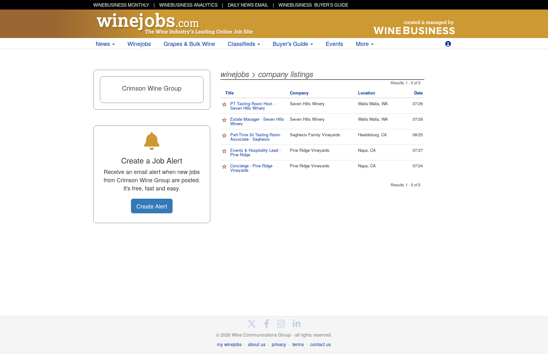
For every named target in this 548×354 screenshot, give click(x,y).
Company (299, 93)
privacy (279, 344)
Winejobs (139, 43)
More (363, 43)
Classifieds (242, 43)
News (104, 43)
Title (229, 93)
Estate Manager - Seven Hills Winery (257, 121)
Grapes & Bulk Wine (189, 43)
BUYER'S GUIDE (313, 5)
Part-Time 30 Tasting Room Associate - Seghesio (255, 137)
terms (298, 344)
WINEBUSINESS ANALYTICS (188, 5)
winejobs (234, 73)
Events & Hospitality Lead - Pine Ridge (255, 152)
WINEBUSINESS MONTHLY (121, 5)
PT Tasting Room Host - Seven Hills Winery (252, 105)
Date (418, 93)
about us (256, 344)
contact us (320, 344)
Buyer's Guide (291, 43)
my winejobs (229, 344)
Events (334, 43)
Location (366, 93)
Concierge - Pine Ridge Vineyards (251, 168)
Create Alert (151, 206)
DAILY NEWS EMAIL (248, 5)
